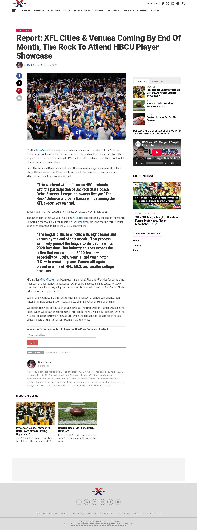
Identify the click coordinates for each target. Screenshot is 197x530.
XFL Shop (129, 10)
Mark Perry (33, 65)
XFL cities (78, 218)
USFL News (41, 513)
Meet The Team (153, 513)
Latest (26, 10)
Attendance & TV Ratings (88, 10)
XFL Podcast (141, 213)
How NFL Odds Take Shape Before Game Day (160, 105)
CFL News (54, 513)
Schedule (39, 10)
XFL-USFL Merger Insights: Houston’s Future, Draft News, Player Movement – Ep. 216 (156, 221)
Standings (54, 10)
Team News (112, 10)
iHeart (136, 250)
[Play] (136, 163)
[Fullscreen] (177, 163)
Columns (142, 10)
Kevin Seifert (42, 150)
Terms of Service (122, 513)
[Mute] (172, 163)
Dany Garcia (51, 352)
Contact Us (138, 513)
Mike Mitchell (47, 279)
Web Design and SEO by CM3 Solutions (79, 513)
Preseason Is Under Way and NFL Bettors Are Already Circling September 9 (163, 92)
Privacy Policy (106, 513)
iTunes (136, 240)
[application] (157, 152)
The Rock (65, 352)
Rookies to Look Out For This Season (162, 119)
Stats (66, 10)
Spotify (137, 245)
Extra (154, 10)
